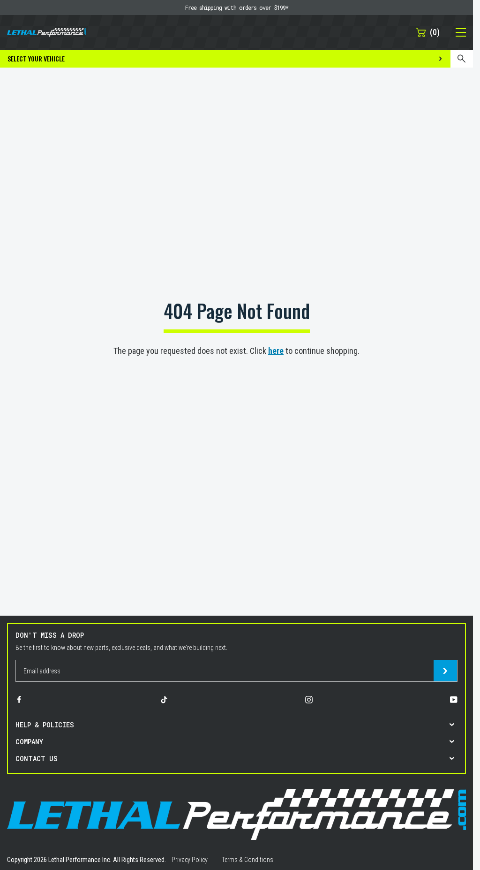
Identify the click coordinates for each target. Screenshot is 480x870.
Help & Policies (44, 724)
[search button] (461, 59)
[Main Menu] (455, 32)
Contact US (36, 758)
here (276, 351)
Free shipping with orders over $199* (236, 7)
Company (29, 741)
